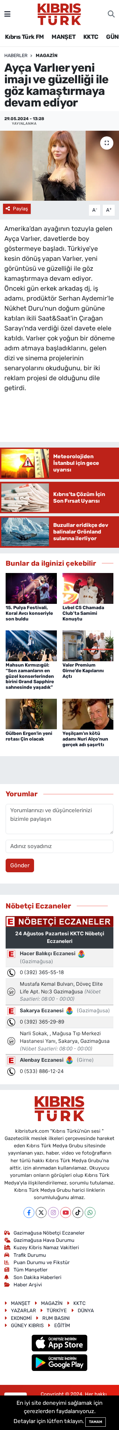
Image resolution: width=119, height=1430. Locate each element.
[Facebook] (28, 1212)
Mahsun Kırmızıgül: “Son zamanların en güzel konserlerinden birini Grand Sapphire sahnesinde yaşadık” (30, 676)
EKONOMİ (21, 1318)
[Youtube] (65, 1212)
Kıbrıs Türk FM (24, 36)
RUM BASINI (56, 1318)
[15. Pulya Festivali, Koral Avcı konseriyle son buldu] (31, 588)
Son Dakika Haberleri (37, 1277)
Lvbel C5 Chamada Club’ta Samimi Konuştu (83, 613)
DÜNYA (86, 1311)
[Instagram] (53, 1212)
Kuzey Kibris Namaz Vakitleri (46, 1248)
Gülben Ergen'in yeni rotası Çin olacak (29, 736)
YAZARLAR (23, 1311)
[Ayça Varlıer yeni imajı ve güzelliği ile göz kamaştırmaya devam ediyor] (59, 166)
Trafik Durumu (30, 1255)
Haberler (15, 55)
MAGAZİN (47, 55)
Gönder (19, 865)
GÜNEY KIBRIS (27, 1325)
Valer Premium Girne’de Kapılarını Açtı (83, 670)
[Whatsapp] (90, 1212)
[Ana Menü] (7, 14)
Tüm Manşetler (31, 1270)
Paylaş (20, 209)
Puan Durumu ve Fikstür (42, 1262)
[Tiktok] (77, 1212)
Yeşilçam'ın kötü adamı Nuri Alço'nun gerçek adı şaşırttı (85, 739)
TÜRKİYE (57, 1311)
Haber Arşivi (28, 1285)
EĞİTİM (62, 1325)
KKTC (91, 36)
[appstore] (59, 1344)
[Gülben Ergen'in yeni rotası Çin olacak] (31, 713)
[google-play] (59, 1363)
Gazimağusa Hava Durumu (44, 1240)
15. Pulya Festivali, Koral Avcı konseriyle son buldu (29, 613)
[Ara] (111, 14)
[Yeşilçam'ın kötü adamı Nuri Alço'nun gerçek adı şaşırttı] (88, 713)
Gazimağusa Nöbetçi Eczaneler (49, 1233)
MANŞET (63, 36)
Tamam (95, 1422)
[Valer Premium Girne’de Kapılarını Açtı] (88, 645)
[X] (41, 1212)
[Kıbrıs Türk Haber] (59, 14)
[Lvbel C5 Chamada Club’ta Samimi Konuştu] (88, 588)
